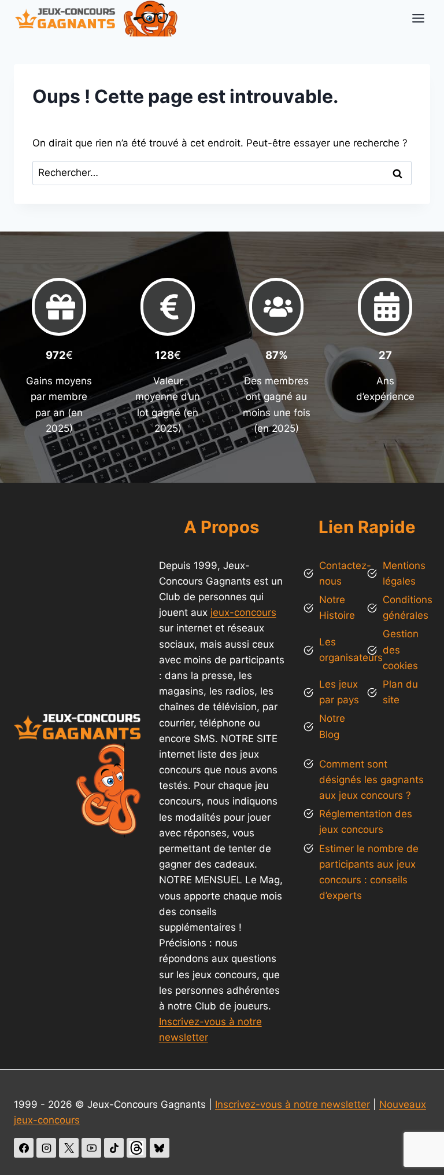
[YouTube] (91, 1148)
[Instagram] (46, 1148)
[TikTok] (114, 1148)
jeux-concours (243, 612)
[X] (69, 1148)
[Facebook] (24, 1148)
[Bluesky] (159, 1148)
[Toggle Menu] (418, 18)
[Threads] (136, 1148)
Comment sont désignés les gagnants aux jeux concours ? (371, 779)
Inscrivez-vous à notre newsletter (292, 1104)
